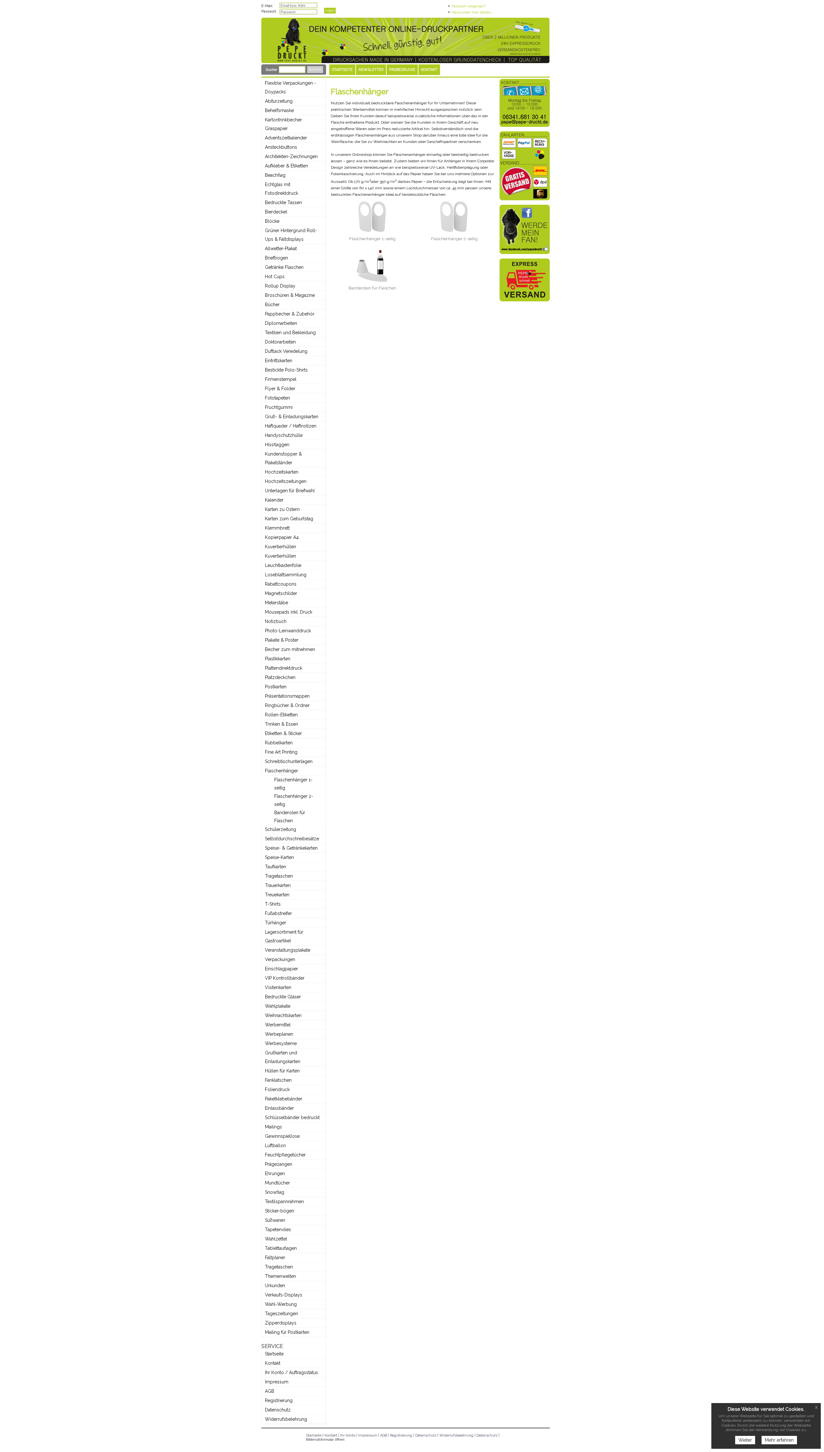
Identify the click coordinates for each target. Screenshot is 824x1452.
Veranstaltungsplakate (287, 950)
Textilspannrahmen (284, 1201)
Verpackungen (280, 959)
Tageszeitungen (281, 1313)
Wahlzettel (276, 1238)
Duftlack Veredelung (286, 351)
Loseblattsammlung (285, 574)
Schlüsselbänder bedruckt (292, 1117)
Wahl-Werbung (281, 1304)
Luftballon (275, 1145)
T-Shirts (273, 904)
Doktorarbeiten (280, 341)
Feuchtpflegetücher (285, 1154)
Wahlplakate (277, 1006)
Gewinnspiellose (282, 1136)
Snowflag (274, 1192)
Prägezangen (278, 1164)
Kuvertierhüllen (280, 546)
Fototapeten (277, 398)
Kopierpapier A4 (282, 537)
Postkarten (275, 686)
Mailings (273, 1126)
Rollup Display (280, 285)
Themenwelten (280, 1276)
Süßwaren (275, 1220)
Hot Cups (275, 276)
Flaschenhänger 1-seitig (372, 238)
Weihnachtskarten (283, 1015)
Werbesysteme (281, 1043)
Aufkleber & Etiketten (286, 165)
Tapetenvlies (278, 1229)
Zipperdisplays (280, 1322)
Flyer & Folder (280, 388)
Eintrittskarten (278, 360)
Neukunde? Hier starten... (473, 12)
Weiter (745, 1440)
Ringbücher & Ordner (287, 705)
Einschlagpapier (281, 968)
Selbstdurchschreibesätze (292, 838)
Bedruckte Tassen (283, 202)
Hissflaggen (277, 444)
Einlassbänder (279, 1108)
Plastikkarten (277, 658)
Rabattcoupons (280, 584)
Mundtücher (277, 1182)
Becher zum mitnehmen (290, 649)
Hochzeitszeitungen (285, 481)
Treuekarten (277, 894)
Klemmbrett (277, 528)
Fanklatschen (278, 1080)
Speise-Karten (279, 857)
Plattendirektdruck (283, 668)
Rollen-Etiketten (281, 714)
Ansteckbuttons (281, 147)
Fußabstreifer (278, 913)
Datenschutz (278, 1409)
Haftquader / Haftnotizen (290, 426)
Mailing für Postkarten (287, 1332)
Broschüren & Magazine (290, 295)
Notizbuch (275, 621)
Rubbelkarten (279, 742)
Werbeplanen (279, 1034)
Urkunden (275, 1285)
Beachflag (275, 175)
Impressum (276, 1381)
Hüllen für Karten (282, 1070)
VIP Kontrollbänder (284, 978)
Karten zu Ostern (282, 509)
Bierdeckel (276, 211)
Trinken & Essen (281, 724)
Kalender (274, 500)
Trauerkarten (278, 885)
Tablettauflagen (281, 1248)
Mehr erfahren (779, 1440)
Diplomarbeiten (281, 323)
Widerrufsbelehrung (286, 1419)
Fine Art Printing (281, 752)
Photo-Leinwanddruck (288, 630)
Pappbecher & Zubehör (289, 313)
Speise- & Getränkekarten (291, 848)
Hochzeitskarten (281, 472)
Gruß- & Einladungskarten (291, 416)
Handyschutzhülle (284, 435)
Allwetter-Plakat (281, 248)
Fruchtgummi (279, 407)
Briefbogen (276, 257)
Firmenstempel (280, 379)
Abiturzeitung (279, 101)
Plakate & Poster (281, 640)
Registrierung (279, 1400)
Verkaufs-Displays (283, 1294)
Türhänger (275, 922)
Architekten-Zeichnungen (291, 156)
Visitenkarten (278, 987)
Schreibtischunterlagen (289, 761)
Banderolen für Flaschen (372, 287)
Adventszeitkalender (286, 137)
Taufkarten (275, 866)
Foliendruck (277, 1089)
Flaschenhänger (281, 770)
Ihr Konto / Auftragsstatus (291, 1372)
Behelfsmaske (279, 110)
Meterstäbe (276, 602)
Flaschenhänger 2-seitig (454, 238)
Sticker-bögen (279, 1210)
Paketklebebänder (283, 1098)
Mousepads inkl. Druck (288, 612)
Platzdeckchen (280, 677)
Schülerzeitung (280, 829)
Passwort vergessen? (469, 6)
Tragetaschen (279, 876)
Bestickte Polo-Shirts (286, 369)
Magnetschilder (281, 593)
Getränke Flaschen (284, 267)
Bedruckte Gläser (283, 996)
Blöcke (272, 221)
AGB (269, 1391)
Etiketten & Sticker (283, 733)
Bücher (272, 304)
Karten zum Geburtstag (289, 518)
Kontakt (272, 1363)
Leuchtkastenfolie (283, 565)
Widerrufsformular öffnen (325, 1439)
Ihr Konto (347, 1435)
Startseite (274, 1353)
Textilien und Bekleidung (290, 332)
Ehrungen (275, 1173)
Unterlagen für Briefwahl (290, 490)
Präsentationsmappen (287, 696)
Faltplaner (275, 1257)
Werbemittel (278, 1024)
